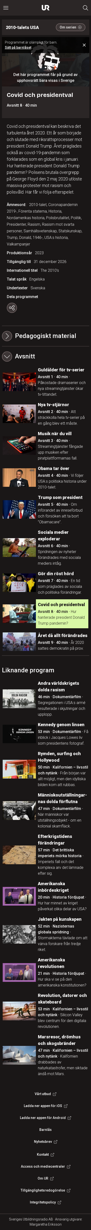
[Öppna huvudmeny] (6, 8)
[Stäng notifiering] (84, 45)
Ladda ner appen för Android (43, 1118)
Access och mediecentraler (43, 1166)
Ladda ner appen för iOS (43, 1106)
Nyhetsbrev (43, 1142)
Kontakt (43, 1154)
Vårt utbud (43, 1094)
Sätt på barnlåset (18, 47)
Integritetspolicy (43, 1202)
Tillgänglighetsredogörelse (43, 1190)
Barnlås (45, 1130)
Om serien (68, 27)
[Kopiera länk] (12, 308)
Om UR (43, 1178)
